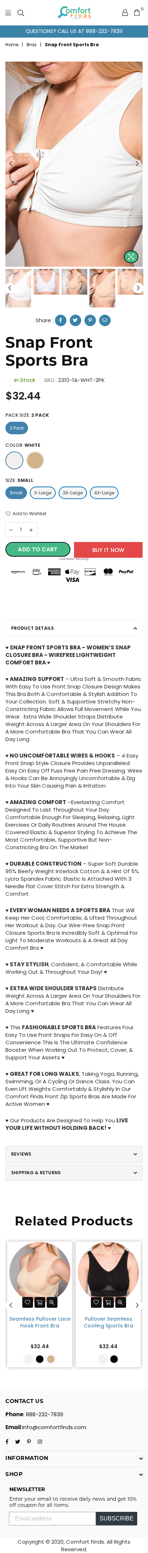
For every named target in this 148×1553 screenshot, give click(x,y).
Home (11, 45)
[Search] (20, 12)
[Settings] (125, 12)
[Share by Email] (105, 320)
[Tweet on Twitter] (75, 320)
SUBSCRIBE (117, 1518)
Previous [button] (10, 164)
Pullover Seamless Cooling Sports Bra (108, 1323)
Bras (32, 45)
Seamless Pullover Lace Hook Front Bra (39, 1323)
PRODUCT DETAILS (32, 628)
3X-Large (73, 493)
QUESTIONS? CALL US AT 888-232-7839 (74, 31)
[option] (74, 31)
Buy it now (108, 550)
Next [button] (137, 164)
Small (16, 493)
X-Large (42, 493)
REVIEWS (21, 1154)
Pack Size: (27, 415)
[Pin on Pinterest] (90, 320)
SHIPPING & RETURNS (36, 1173)
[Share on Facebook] (60, 320)
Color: (22, 445)
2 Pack (17, 428)
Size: (19, 480)
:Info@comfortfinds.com (53, 1427)
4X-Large (104, 493)
